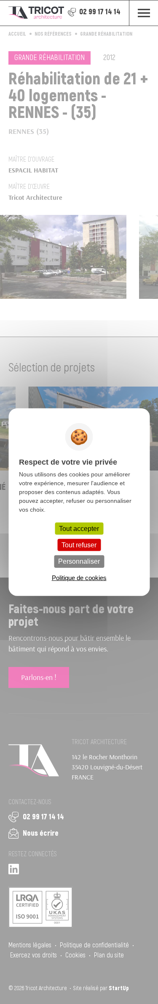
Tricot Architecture (36, 12)
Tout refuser (79, 545)
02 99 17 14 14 (100, 12)
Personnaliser (79, 561)
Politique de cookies (79, 577)
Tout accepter (79, 528)
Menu (143, 13)
